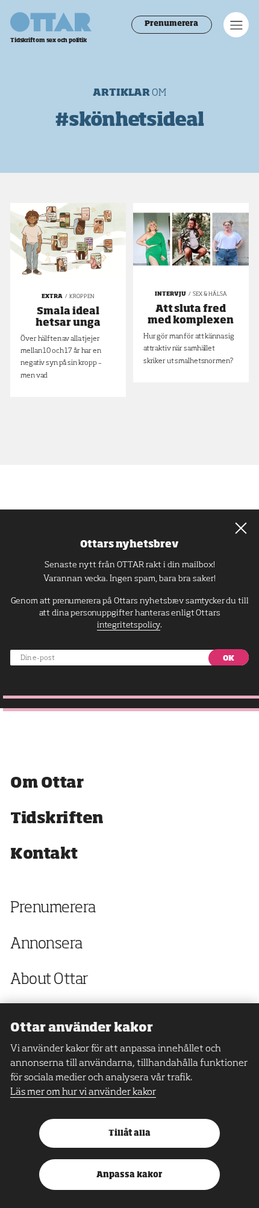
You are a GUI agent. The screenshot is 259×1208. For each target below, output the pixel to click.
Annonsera (46, 944)
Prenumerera (171, 24)
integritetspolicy (128, 625)
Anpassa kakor (129, 1175)
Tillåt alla (129, 1134)
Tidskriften (57, 818)
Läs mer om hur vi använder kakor (83, 1092)
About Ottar (49, 980)
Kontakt (44, 854)
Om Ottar (46, 783)
